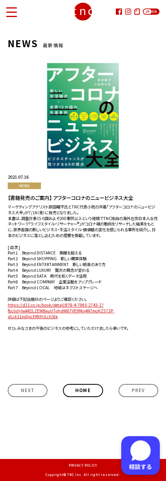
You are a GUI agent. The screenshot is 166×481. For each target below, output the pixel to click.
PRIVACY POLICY (83, 465)
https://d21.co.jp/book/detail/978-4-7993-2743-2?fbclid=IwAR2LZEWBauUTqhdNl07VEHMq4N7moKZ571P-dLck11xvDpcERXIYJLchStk (61, 310)
